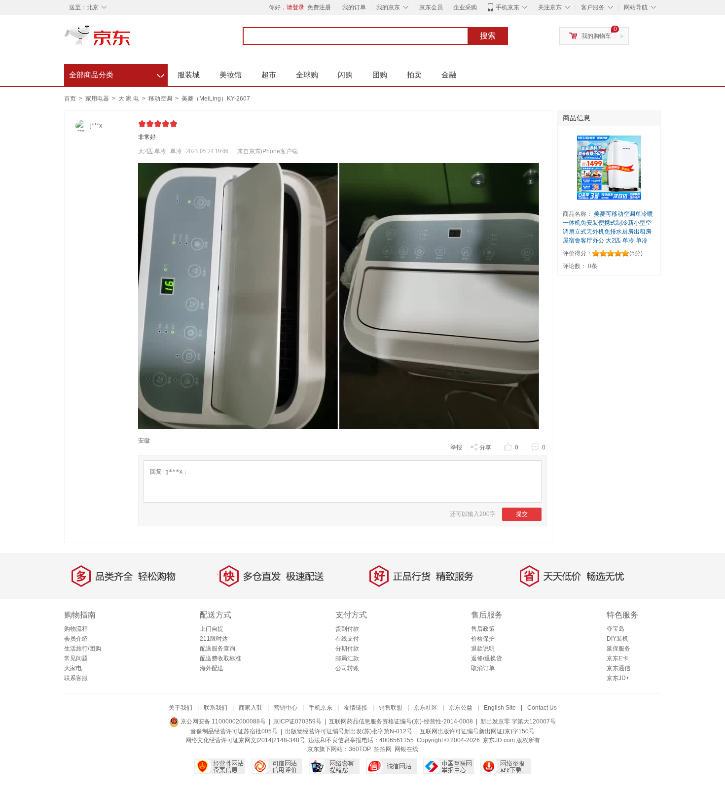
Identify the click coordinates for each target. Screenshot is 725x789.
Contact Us (542, 707)
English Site (500, 707)
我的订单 (354, 7)
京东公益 (460, 707)
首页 (70, 98)
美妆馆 (230, 74)
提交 (522, 514)
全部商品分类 (116, 73)
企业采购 (465, 7)
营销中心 (285, 707)
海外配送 (211, 668)
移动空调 (161, 98)
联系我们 (215, 707)
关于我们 (180, 707)
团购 (379, 74)
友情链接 (355, 707)
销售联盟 (390, 707)
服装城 (189, 74)
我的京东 (388, 7)
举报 (456, 447)
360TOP (360, 749)
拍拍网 (383, 749)
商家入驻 (250, 707)
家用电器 (97, 98)
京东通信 (618, 668)
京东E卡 (617, 658)
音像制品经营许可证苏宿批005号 (234, 731)
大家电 (73, 668)
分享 (485, 447)
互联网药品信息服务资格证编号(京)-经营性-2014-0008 (401, 721)
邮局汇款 (347, 658)
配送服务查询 (217, 648)
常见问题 (76, 658)
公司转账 (347, 668)
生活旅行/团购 (82, 648)
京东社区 (425, 707)
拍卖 (414, 74)
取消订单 (483, 668)
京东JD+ (618, 678)
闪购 (345, 74)
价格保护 (483, 638)
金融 (448, 74)
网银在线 (406, 749)
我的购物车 (596, 36)
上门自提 (211, 628)
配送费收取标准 (220, 658)
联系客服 (76, 678)
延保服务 (618, 648)
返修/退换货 (486, 658)
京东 (130, 39)
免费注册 (319, 7)
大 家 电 (129, 98)
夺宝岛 (615, 628)
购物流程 (76, 628)
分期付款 (347, 648)
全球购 (307, 74)
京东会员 (431, 7)
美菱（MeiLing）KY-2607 (215, 98)
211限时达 (214, 638)
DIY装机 (617, 638)
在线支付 (347, 638)
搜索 (488, 36)
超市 (268, 74)
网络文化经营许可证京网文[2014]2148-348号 (245, 740)
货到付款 (347, 628)
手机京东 (507, 7)
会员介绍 (76, 638)
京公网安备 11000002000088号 (222, 721)
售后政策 (483, 628)
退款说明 (483, 648)
